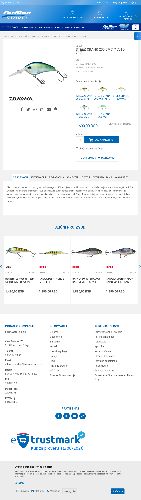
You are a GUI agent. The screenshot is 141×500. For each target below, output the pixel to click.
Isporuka (99, 346)
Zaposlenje (56, 336)
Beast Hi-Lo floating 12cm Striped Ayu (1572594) (19, 280)
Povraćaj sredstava (105, 370)
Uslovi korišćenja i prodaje (108, 332)
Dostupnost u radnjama (97, 157)
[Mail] (49, 109)
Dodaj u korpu (104, 139)
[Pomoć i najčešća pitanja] (127, 13)
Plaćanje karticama (105, 356)
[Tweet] (28, 109)
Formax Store (9, 36)
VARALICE (35, 36)
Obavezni (24, 491)
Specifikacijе (38, 177)
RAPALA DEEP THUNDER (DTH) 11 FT (52, 280)
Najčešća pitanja (59, 351)
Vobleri (45, 36)
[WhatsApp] (35, 109)
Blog (52, 361)
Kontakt (54, 346)
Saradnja (55, 341)
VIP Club (54, 370)
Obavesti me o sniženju (120, 124)
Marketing (55, 491)
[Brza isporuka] (99, 13)
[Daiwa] (21, 98)
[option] (20, 270)
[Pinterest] (55, 109)
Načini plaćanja (103, 351)
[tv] (116, 29)
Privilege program (59, 365)
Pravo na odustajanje (106, 361)
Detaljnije (20, 483)
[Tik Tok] (82, 416)
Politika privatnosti (105, 336)
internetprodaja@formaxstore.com (24, 364)
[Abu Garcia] (8, 266)
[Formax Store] (16, 18)
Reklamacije (101, 365)
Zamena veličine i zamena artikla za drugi (114, 377)
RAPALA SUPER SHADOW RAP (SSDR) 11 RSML (119, 280)
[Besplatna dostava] (72, 13)
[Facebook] (22, 109)
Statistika (40, 491)
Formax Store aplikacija (62, 375)
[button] (135, 27)
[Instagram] (66, 416)
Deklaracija (56, 177)
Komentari (73, 177)
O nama (54, 332)
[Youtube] (74, 416)
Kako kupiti (121, 177)
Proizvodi (23, 36)
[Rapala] (42, 266)
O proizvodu (20, 177)
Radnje (53, 356)
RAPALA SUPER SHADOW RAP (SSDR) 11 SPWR (86, 280)
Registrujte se (120, 2)
